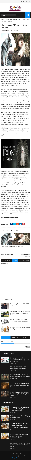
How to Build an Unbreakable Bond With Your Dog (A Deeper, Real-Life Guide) (19, 385)
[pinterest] (26, 1)
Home (2, 19)
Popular (15, 337)
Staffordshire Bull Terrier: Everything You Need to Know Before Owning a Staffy (20, 313)
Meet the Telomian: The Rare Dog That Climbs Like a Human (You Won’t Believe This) (20, 376)
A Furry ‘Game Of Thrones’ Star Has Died (12, 246)
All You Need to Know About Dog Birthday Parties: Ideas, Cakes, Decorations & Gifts (19, 436)
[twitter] (23, 1)
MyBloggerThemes (15, 458)
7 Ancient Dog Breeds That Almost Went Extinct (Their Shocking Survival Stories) (20, 393)
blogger (14, 260)
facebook (21, 260)
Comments (25, 337)
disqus (28, 260)
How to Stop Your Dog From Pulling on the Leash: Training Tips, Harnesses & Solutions (19, 408)
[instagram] (29, 1)
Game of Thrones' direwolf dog (12, 19)
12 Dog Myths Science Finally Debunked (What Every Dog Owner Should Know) (19, 359)
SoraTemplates (14, 456)
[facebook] (21, 1)
